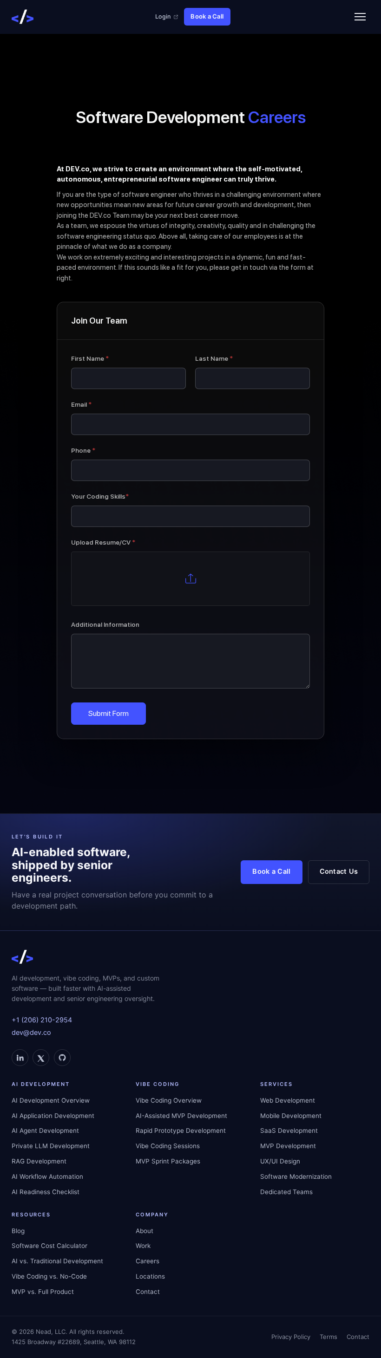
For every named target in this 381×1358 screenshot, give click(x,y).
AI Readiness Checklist (45, 1192)
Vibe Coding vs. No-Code (49, 1276)
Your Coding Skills (100, 496)
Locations (150, 1276)
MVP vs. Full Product (43, 1291)
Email (81, 404)
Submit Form (108, 713)
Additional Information (105, 624)
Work (143, 1245)
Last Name (214, 358)
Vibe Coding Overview (169, 1100)
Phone (83, 450)
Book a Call (206, 16)
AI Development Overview (51, 1100)
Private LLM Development (51, 1146)
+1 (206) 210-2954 (42, 1020)
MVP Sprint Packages (168, 1161)
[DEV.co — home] (23, 16)
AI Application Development (53, 1115)
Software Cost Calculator (49, 1245)
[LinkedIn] (20, 1057)
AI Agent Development (45, 1130)
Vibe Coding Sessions (168, 1146)
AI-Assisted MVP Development (181, 1115)
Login (163, 16)
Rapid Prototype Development (181, 1130)
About (144, 1231)
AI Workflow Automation (47, 1176)
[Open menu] (360, 16)
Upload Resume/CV (103, 542)
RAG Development (39, 1161)
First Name (90, 358)
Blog (18, 1231)
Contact (148, 1291)
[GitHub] (62, 1057)
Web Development (287, 1100)
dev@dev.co (31, 1032)
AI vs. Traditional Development (57, 1261)
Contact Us (339, 871)
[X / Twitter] (41, 1057)
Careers (147, 1261)
